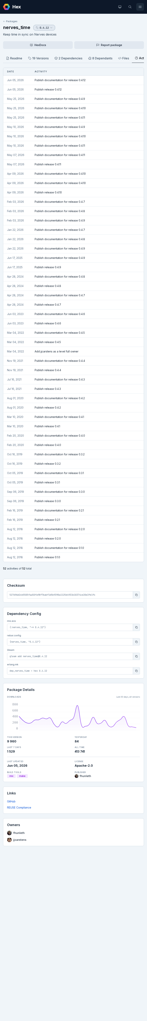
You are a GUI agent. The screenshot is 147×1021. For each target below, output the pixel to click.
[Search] (130, 7)
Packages (11, 21)
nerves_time (16, 27)
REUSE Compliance (19, 807)
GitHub (11, 801)
